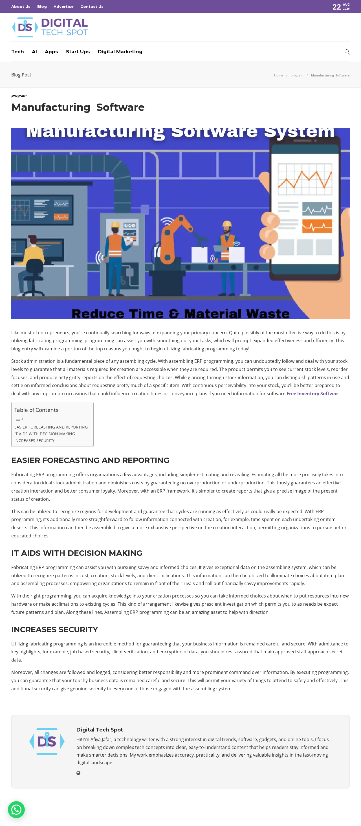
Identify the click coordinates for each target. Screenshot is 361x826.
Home (278, 75)
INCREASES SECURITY (34, 440)
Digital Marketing (120, 51)
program (297, 75)
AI (34, 51)
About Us (20, 6)
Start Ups (78, 51)
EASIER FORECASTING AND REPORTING (51, 427)
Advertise (64, 6)
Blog (42, 6)
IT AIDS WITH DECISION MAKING (44, 433)
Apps (51, 51)
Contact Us (92, 6)
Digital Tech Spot (336, 804)
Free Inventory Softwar (312, 393)
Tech (17, 51)
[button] (16, 809)
